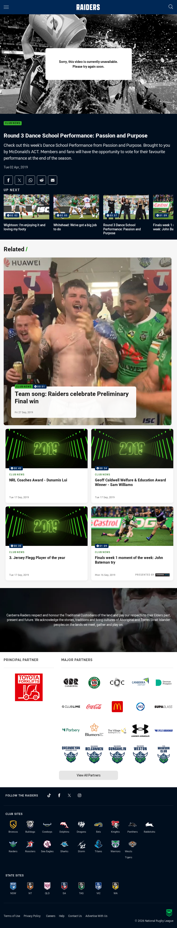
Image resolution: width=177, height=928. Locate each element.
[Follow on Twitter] (69, 795)
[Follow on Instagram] (79, 795)
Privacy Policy (32, 916)
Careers (50, 916)
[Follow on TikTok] (49, 795)
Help (62, 916)
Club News (12, 123)
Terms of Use (12, 916)
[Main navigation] (6, 7)
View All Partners (88, 775)
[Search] (170, 7)
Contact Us (75, 916)
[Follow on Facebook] (59, 795)
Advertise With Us (96, 916)
